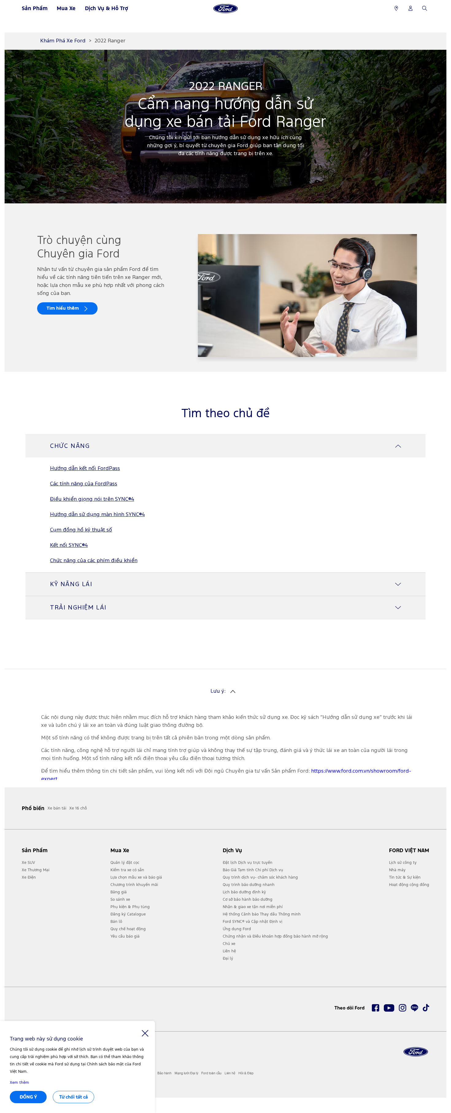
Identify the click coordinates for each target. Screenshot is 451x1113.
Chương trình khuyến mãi (134, 884)
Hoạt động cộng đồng (409, 884)
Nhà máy (397, 870)
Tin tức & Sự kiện (405, 877)
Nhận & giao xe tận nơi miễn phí (253, 906)
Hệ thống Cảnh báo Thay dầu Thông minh (262, 914)
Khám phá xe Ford (63, 41)
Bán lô (116, 921)
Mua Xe (66, 8)
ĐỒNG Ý (28, 1097)
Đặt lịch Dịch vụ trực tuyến (247, 862)
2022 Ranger (109, 41)
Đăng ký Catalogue (128, 914)
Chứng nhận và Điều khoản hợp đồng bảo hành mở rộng (275, 936)
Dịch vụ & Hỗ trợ (106, 8)
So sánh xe (120, 899)
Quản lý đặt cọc (124, 862)
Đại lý (228, 958)
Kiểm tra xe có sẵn (127, 870)
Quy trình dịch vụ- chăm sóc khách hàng (260, 877)
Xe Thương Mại (35, 870)
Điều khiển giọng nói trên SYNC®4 (92, 499)
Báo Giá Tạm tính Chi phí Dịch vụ (253, 870)
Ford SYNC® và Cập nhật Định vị (252, 921)
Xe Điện (29, 877)
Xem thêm (19, 1082)
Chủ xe (229, 943)
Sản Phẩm (35, 8)
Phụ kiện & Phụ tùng (130, 906)
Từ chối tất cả (73, 1097)
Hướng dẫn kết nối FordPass (85, 468)
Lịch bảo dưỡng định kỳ (244, 892)
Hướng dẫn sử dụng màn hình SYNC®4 (97, 514)
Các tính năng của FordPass (83, 484)
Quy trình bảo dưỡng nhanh (249, 884)
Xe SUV (28, 862)
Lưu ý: (218, 691)
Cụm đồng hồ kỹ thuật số (81, 530)
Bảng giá (118, 892)
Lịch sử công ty (403, 862)
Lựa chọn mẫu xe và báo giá (136, 877)
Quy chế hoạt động (128, 929)
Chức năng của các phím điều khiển (93, 560)
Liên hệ (229, 951)
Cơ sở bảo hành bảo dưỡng (247, 899)
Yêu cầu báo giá (125, 936)
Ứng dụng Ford (237, 929)
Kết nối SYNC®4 (69, 545)
